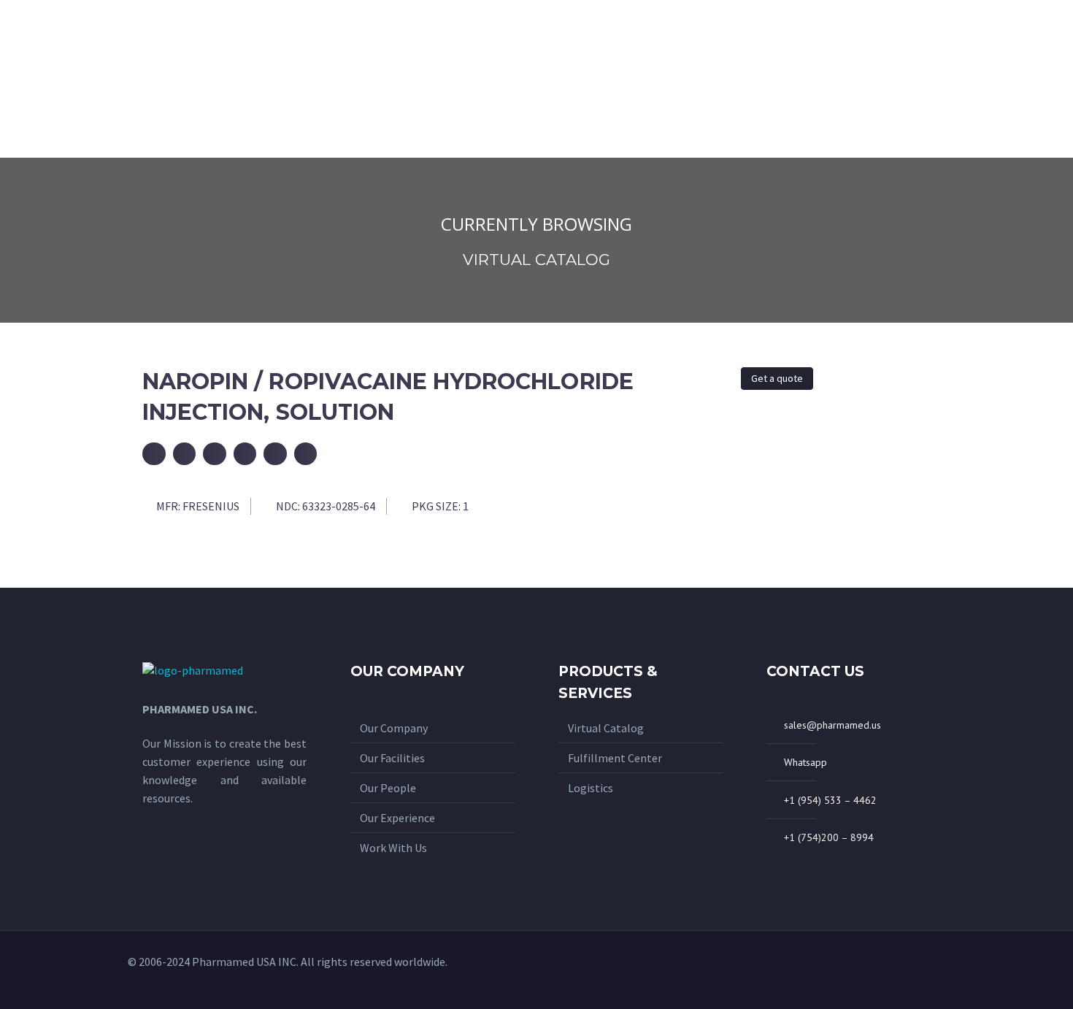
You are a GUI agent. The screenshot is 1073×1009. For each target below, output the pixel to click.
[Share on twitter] (214, 454)
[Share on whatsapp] (245, 454)
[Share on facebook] (184, 454)
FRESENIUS (210, 506)
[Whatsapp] (886, 970)
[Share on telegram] (275, 454)
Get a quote (777, 378)
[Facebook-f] (910, 970)
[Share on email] (154, 454)
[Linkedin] (934, 970)
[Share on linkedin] (306, 454)
